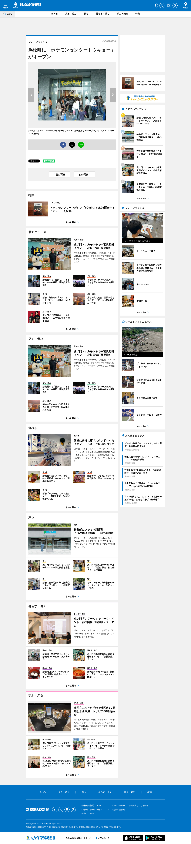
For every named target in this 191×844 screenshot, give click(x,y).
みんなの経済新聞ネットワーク (40, 838)
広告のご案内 (88, 813)
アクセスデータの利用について (95, 809)
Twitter (161, 5)
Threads (175, 5)
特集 (137, 13)
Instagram (168, 5)
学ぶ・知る (122, 13)
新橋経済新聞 (27, 5)
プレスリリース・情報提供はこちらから (130, 805)
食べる (54, 13)
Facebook (155, 5)
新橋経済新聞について (92, 805)
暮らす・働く (102, 13)
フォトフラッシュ (37, 41)
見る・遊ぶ (71, 13)
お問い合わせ (119, 809)
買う (86, 13)
